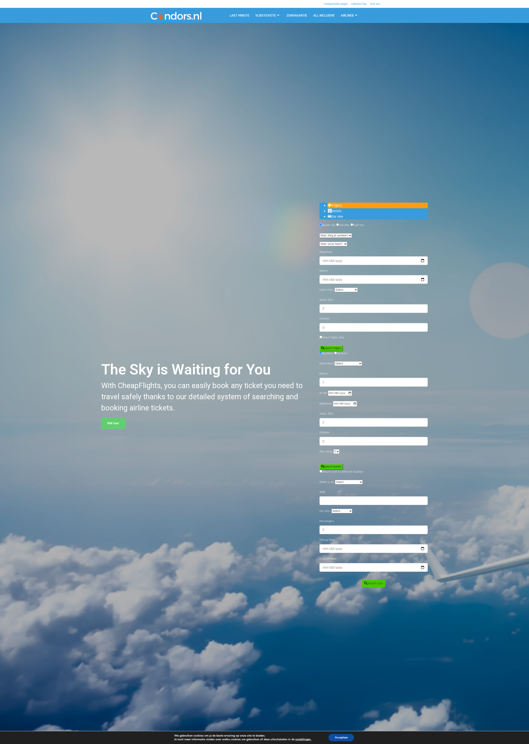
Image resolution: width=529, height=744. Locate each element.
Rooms (323, 374)
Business (327, 353)
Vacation (342, 353)
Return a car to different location (342, 472)
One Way (344, 225)
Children (324, 319)
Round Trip (328, 225)
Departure (325, 252)
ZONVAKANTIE (297, 15)
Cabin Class (326, 290)
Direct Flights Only (333, 337)
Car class (325, 511)
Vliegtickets (265, 15)
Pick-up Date (327, 540)
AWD (322, 492)
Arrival (323, 393)
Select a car (326, 482)
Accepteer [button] (341, 737)
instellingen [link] (303, 739)
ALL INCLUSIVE (324, 15)
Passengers (326, 521)
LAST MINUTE (239, 15)
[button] (113, 423)
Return (323, 271)
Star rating (325, 451)
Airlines (347, 15)
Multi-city (358, 225)
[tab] (378, 205)
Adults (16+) (326, 300)
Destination (326, 363)
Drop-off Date (328, 559)
